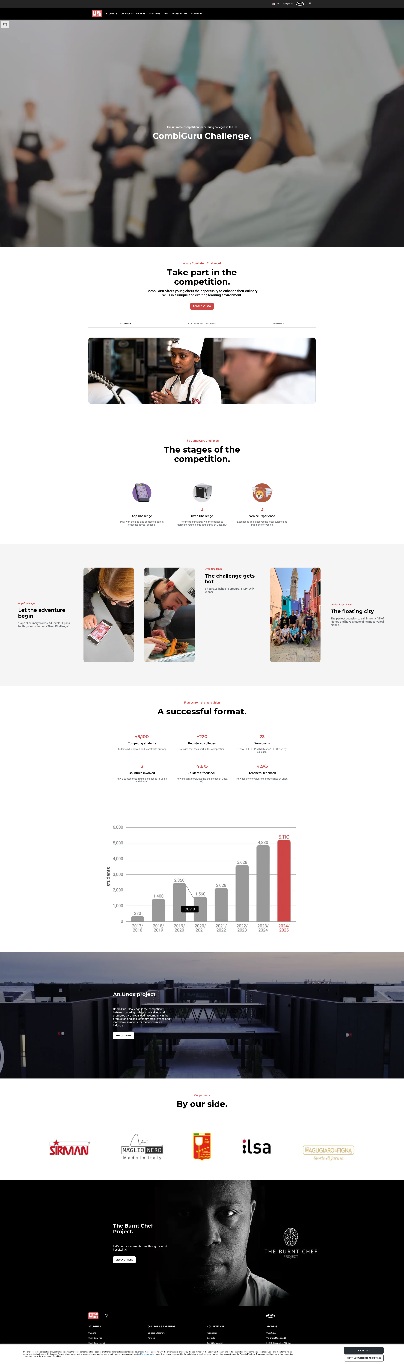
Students (92, 1333)
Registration (212, 1333)
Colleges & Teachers (156, 1333)
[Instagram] (310, 4)
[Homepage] (97, 13)
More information (147, 1354)
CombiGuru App (95, 1338)
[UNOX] (299, 4)
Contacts (211, 1338)
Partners (151, 1338)
